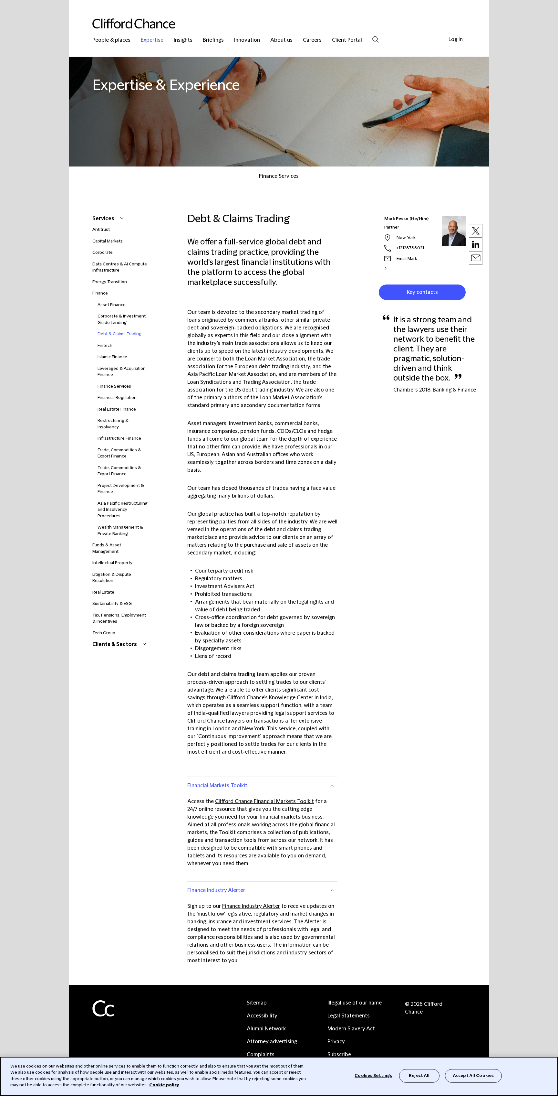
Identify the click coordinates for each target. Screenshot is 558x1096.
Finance (100, 293)
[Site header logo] (266, 23)
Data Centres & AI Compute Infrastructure (119, 267)
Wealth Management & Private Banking (120, 530)
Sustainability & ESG (112, 603)
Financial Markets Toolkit (217, 786)
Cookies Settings (373, 1075)
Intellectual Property (112, 562)
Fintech (105, 345)
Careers (312, 40)
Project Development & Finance (121, 489)
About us (281, 40)
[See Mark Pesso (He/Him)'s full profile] (392, 268)
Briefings (213, 40)
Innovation (247, 40)
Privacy (336, 1042)
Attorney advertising (272, 1042)
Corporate (102, 252)
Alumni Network (266, 1029)
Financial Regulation (117, 397)
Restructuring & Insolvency (113, 424)
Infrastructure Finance (119, 438)
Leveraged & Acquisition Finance (122, 372)
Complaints (260, 1055)
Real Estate (103, 592)
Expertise (152, 40)
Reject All (419, 1075)
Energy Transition (109, 282)
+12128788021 (410, 248)
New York (406, 237)
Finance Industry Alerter (216, 890)
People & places (111, 40)
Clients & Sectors (115, 644)
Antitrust (101, 229)
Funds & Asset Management (106, 548)
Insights (183, 40)
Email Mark (407, 258)
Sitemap (257, 1003)
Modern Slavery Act (351, 1029)
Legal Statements (348, 1016)
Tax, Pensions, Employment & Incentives (119, 618)
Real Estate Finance (117, 409)
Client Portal (347, 40)
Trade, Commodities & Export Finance (119, 453)
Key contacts (422, 292)
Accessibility (262, 1016)
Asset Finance (112, 304)
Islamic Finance (112, 357)
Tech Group (103, 633)
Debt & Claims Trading (119, 334)
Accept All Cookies (473, 1075)
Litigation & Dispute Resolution (111, 578)
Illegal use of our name (354, 1003)
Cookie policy (164, 1085)
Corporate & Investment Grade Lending (122, 319)
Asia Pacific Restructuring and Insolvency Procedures (123, 510)
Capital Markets (107, 241)
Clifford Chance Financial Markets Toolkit (264, 801)
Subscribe (339, 1055)
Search (375, 39)
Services (103, 218)
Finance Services (279, 176)
